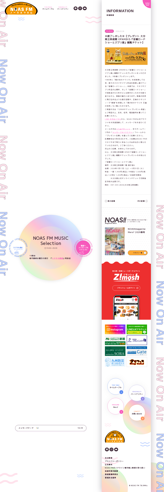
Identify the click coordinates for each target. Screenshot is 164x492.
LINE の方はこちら (113, 119)
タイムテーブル (48, 8)
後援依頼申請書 (111, 471)
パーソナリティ (63, 8)
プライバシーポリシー (114, 461)
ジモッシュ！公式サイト (126, 288)
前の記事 (111, 201)
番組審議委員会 (111, 474)
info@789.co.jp (123, 129)
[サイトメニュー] (147, 4)
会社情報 (108, 458)
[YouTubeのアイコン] (85, 8)
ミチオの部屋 (57, 258)
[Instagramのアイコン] (80, 8)
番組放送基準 (110, 477)
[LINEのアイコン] (76, 8)
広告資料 (108, 464)
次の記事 (141, 201)
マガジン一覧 (137, 253)
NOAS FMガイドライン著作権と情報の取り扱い (125, 468)
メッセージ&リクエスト (122, 132)
